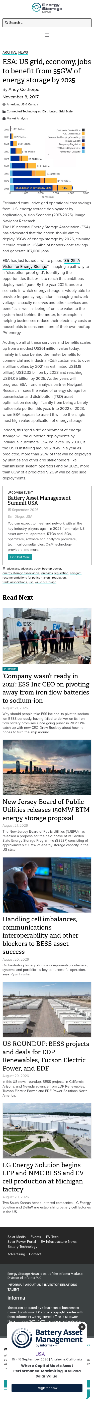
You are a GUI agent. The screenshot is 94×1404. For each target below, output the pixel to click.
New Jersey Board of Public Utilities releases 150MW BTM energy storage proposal (46, 810)
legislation (61, 573)
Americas (13, 104)
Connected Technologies (24, 111)
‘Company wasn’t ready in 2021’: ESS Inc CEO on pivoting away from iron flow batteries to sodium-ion (46, 688)
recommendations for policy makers (27, 577)
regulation (59, 577)
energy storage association (21, 573)
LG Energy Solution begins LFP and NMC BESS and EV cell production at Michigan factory (43, 1177)
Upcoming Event (20, 492)
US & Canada (29, 104)
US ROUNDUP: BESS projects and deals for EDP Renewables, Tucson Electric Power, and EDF (46, 1056)
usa (31, 582)
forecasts (47, 573)
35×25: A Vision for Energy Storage (41, 263)
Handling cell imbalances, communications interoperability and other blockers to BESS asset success (40, 935)
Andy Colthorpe (24, 89)
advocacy (13, 568)
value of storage (45, 582)
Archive (10, 53)
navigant (75, 573)
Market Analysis (17, 118)
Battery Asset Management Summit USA (39, 500)
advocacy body (31, 568)
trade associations (15, 582)
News (23, 53)
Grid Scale (66, 111)
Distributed (49, 111)
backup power (51, 568)
